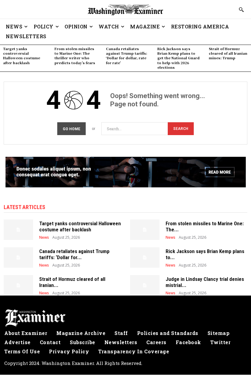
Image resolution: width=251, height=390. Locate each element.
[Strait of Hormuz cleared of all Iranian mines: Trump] (18, 285)
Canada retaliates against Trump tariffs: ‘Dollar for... (74, 254)
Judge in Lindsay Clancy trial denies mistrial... (205, 282)
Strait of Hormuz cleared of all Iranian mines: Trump (228, 53)
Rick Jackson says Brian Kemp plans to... (205, 254)
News (44, 237)
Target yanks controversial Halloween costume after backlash (21, 55)
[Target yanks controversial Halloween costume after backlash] (18, 229)
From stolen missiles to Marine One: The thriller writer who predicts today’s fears (74, 55)
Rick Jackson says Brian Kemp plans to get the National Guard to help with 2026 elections (178, 58)
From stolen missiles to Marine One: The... (205, 226)
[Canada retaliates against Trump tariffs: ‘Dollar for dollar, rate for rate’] (18, 257)
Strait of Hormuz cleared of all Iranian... (72, 282)
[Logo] (125, 318)
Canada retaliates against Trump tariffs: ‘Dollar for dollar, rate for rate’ (126, 55)
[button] (241, 9)
